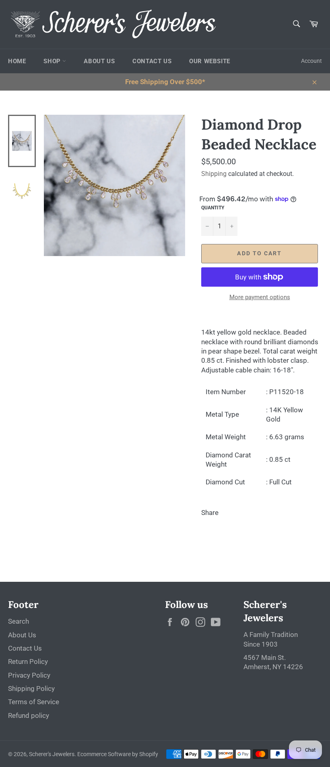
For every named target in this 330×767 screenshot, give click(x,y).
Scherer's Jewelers (51, 754)
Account (311, 61)
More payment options (259, 297)
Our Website (209, 61)
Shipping (214, 174)
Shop (52, 61)
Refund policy (28, 715)
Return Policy (28, 661)
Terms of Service (33, 702)
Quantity (212, 208)
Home (17, 61)
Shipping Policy (31, 688)
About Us (99, 61)
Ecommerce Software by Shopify (117, 754)
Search (18, 621)
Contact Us (151, 61)
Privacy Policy (29, 675)
